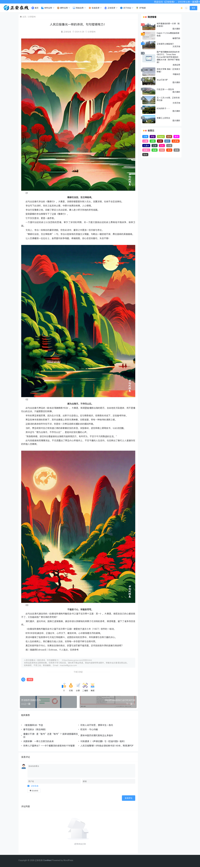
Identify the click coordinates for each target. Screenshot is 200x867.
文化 (162, 145)
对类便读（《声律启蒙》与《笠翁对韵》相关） (103, 741)
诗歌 (153, 141)
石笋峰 (176, 141)
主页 (24, 16)
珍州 (145, 154)
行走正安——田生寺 (165, 89)
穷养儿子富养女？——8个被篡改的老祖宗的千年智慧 (49, 745)
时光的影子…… (163, 108)
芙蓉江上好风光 (163, 118)
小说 (169, 145)
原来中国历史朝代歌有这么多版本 (96, 735)
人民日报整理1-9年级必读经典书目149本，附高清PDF (106, 745)
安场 (169, 136)
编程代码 (176, 38)
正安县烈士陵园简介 (165, 44)
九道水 (146, 145)
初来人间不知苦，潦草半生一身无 (96, 725)
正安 (154, 145)
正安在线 (67, 31)
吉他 (177, 150)
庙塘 (154, 150)
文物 (145, 136)
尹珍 (153, 136)
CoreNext (47, 860)
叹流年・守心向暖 (89, 729)
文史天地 (176, 46)
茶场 (176, 136)
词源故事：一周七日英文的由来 (38, 741)
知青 (160, 141)
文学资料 (32, 16)
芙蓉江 (146, 150)
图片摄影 (176, 28)
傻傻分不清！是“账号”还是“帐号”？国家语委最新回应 (50, 735)
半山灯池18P (162, 79)
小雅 (145, 141)
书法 (162, 150)
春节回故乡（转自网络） (35, 729)
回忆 (167, 141)
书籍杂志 (176, 74)
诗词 (30, 679)
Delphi (161, 136)
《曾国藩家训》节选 (33, 725)
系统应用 (176, 64)
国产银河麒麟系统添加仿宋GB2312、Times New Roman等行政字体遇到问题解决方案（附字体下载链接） (168, 57)
